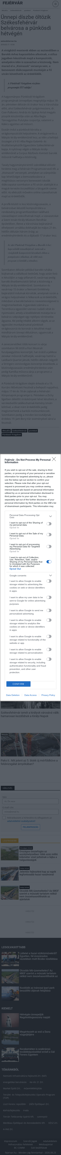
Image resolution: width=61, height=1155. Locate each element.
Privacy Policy (48, 695)
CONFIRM (18, 684)
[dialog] (30, 577)
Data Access (30, 695)
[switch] (48, 523)
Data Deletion (13, 695)
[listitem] (30, 516)
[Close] (55, 460)
